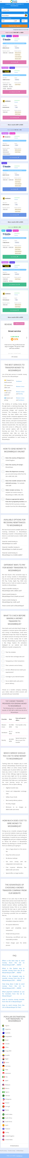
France (7, 1062)
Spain (6, 1125)
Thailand (7, 1129)
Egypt (6, 1059)
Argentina (8, 1029)
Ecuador (7, 1055)
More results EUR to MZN (15, 317)
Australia (7, 1033)
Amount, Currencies (6, 18)
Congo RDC (8, 1051)
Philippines (8, 1099)
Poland (7, 1103)
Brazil (6, 1040)
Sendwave (19, 381)
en (27, 1)
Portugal (7, 1106)
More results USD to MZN (15, 222)
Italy (6, 1077)
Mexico (7, 1088)
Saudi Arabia (8, 1114)
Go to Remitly (14, 62)
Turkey (7, 1132)
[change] (24, 12)
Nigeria (7, 1092)
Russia (7, 1110)
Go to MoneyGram (14, 157)
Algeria (7, 1025)
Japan (6, 1080)
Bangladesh (8, 1036)
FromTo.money (3, 1150)
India (6, 1069)
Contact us (19, 1156)
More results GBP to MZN (15, 125)
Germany (7, 1066)
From (2, 7)
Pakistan (7, 1095)
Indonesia (8, 1073)
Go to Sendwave (13, 117)
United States (9, 1139)
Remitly (21, 394)
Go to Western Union (13, 91)
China (6, 1047)
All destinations (14, 1146)
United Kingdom (9, 1136)
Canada (7, 1043)
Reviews (16, 40)
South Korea (8, 1121)
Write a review (19, 323)
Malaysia (7, 1085)
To (2, 13)
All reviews (15, 357)
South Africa (8, 1118)
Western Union (20, 386)
